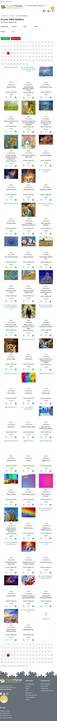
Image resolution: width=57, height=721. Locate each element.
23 (17, 46)
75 (20, 56)
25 (23, 46)
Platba (27, 688)
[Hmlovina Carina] (6, 200)
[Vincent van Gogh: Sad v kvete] (6, 132)
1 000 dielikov (11, 84)
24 (20, 46)
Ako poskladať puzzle (5, 717)
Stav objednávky (29, 684)
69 (2, 56)
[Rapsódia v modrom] (41, 200)
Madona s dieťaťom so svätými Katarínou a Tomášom (45, 360)
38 (11, 49)
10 (30, 42)
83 (45, 56)
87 (5, 60)
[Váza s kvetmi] (6, 404)
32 (45, 46)
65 (42, 53)
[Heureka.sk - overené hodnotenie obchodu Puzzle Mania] (4, 702)
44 (30, 49)
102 (52, 60)
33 (48, 46)
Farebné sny (28, 393)
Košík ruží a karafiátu (46, 155)
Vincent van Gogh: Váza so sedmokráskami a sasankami (28, 123)
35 (2, 49)
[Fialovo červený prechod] (41, 505)
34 (52, 46)
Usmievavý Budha (28, 189)
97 (36, 60)
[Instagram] (7, 694)
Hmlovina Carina (11, 189)
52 (2, 53)
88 (8, 60)
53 (5, 53)
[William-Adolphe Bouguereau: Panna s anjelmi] (23, 336)
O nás (26, 690)
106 (11, 64)
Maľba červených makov (28, 426)
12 (36, 42)
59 (23, 53)
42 (23, 49)
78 (30, 56)
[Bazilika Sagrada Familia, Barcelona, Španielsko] (6, 539)
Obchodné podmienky (31, 695)
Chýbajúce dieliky (4, 711)
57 (17, 53)
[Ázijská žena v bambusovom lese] (41, 538)
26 (27, 46)
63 (36, 53)
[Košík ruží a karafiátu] (41, 166)
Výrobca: (3, 31)
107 (15, 64)
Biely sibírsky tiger (28, 629)
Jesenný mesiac (11, 223)
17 (52, 42)
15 (45, 42)
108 (18, 64)
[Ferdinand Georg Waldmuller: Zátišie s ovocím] (23, 98)
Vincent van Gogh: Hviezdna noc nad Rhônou (46, 123)
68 (52, 53)
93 (23, 60)
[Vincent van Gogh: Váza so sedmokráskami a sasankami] (23, 132)
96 (33, 60)
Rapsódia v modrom (46, 189)
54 (8, 53)
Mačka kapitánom (28, 257)
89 (11, 60)
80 (36, 56)
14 (42, 42)
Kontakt (27, 699)
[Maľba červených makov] (23, 437)
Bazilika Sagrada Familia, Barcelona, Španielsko (11, 529)
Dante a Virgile (11, 359)
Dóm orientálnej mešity (11, 257)
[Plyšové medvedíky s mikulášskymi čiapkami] (23, 606)
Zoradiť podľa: (4, 26)
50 (48, 49)
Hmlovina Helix (11, 596)
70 (5, 56)
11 (33, 42)
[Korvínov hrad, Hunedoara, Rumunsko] (41, 335)
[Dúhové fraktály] (6, 505)
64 (39, 53)
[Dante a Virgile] (6, 369)
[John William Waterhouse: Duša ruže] (23, 234)
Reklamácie (28, 692)
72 (11, 56)
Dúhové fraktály (11, 494)
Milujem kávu (46, 460)
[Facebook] (1, 694)
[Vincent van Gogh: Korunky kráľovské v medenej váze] (6, 166)
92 (20, 60)
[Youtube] (4, 694)
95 (30, 60)
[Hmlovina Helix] (6, 606)
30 (39, 46)
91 (17, 60)
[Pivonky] (23, 471)
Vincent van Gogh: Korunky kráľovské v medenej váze (11, 157)
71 (8, 56)
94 (27, 60)
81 (39, 56)
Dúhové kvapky (28, 528)
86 (2, 60)
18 (2, 46)
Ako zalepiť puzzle (5, 713)
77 (27, 56)
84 (48, 56)
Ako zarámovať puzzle (6, 715)
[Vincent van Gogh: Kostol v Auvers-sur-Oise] (41, 302)
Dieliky (12, 15)
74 (17, 56)
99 (42, 60)
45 (33, 49)
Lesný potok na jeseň (46, 562)
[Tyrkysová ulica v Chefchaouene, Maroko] (41, 437)
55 (11, 53)
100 (46, 60)
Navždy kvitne (46, 393)
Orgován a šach (11, 87)
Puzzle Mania (4, 15)
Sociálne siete (44, 688)
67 (48, 53)
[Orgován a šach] (6, 97)
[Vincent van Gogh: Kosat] (6, 301)
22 (14, 46)
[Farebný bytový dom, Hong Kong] (6, 573)
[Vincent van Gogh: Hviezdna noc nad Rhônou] (41, 132)
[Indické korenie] (6, 471)
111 (27, 64)
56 (14, 53)
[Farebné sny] (23, 404)
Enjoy (11, 82)
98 (39, 60)
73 (14, 56)
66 (45, 53)
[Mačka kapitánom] (23, 267)
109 (21, 64)
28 (33, 46)
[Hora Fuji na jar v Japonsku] (41, 234)
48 (42, 49)
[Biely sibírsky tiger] (23, 640)
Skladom (14, 26)
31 (42, 46)
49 (45, 49)
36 (5, 49)
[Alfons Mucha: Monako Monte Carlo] (23, 166)
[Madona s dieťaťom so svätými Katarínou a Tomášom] (41, 370)
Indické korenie (11, 460)
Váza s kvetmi (11, 393)
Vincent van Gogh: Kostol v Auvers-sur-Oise (46, 292)
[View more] (11, 67)
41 (20, 49)
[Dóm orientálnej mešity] (6, 267)
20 (8, 46)
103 (2, 64)
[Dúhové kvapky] (23, 538)
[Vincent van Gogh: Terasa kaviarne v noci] (6, 335)
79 (33, 56)
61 (30, 53)
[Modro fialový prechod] (23, 505)
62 (33, 53)
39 (14, 49)
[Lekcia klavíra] (23, 369)
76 (23, 56)
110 (24, 64)
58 (20, 53)
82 (42, 56)
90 (14, 60)
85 (52, 56)
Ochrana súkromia (30, 697)
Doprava (27, 686)
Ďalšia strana (45, 619)
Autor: (36, 26)
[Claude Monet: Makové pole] (41, 267)
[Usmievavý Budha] (23, 200)
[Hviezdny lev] (6, 437)
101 (49, 60)
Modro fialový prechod (28, 494)
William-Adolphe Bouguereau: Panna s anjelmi (28, 326)
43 (27, 49)
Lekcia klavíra (28, 359)
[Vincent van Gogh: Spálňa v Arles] (23, 301)
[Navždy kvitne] (41, 404)
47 (39, 49)
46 (36, 49)
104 (5, 64)
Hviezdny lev (11, 426)
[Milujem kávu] (41, 471)
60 (27, 53)
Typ (13, 31)
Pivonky (28, 460)
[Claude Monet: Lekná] (41, 97)
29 (36, 46)
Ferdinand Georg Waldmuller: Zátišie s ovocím (28, 88)
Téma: (24, 26)
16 (48, 42)
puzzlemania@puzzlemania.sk (8, 687)
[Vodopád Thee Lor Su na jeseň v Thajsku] (23, 573)
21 (11, 46)
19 (5, 46)
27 (30, 46)
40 (17, 49)
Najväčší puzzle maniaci (47, 690)
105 (8, 64)
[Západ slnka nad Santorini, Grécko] (6, 640)
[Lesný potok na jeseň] (41, 573)
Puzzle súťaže (44, 686)
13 (39, 42)
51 (52, 49)
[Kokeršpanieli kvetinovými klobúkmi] (41, 606)
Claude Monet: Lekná (46, 87)
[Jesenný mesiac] (6, 234)
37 (8, 49)
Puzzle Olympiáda (45, 684)
